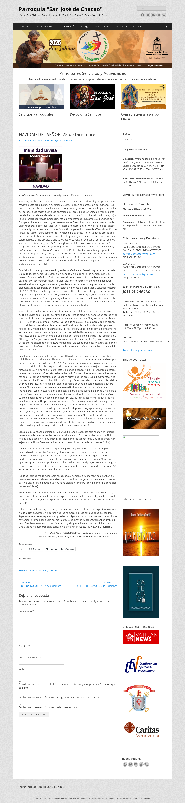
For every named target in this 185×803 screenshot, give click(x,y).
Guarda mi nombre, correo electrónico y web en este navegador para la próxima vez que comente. (67, 686)
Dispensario (139, 26)
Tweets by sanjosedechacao (138, 350)
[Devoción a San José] (92, 96)
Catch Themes (143, 798)
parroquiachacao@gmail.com (139, 253)
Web (21, 669)
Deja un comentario (63, 140)
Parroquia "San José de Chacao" (61, 9)
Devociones (121, 26)
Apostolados (102, 26)
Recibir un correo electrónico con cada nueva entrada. (48, 707)
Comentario (26, 611)
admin (46, 140)
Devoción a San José (85, 114)
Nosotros (24, 26)
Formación (69, 26)
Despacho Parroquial (46, 26)
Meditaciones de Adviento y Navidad (39, 570)
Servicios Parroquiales (36, 114)
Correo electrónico (30, 657)
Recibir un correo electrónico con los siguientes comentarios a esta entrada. (60, 697)
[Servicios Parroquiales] (41, 96)
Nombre (24, 646)
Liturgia (85, 26)
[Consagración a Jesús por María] (143, 96)
